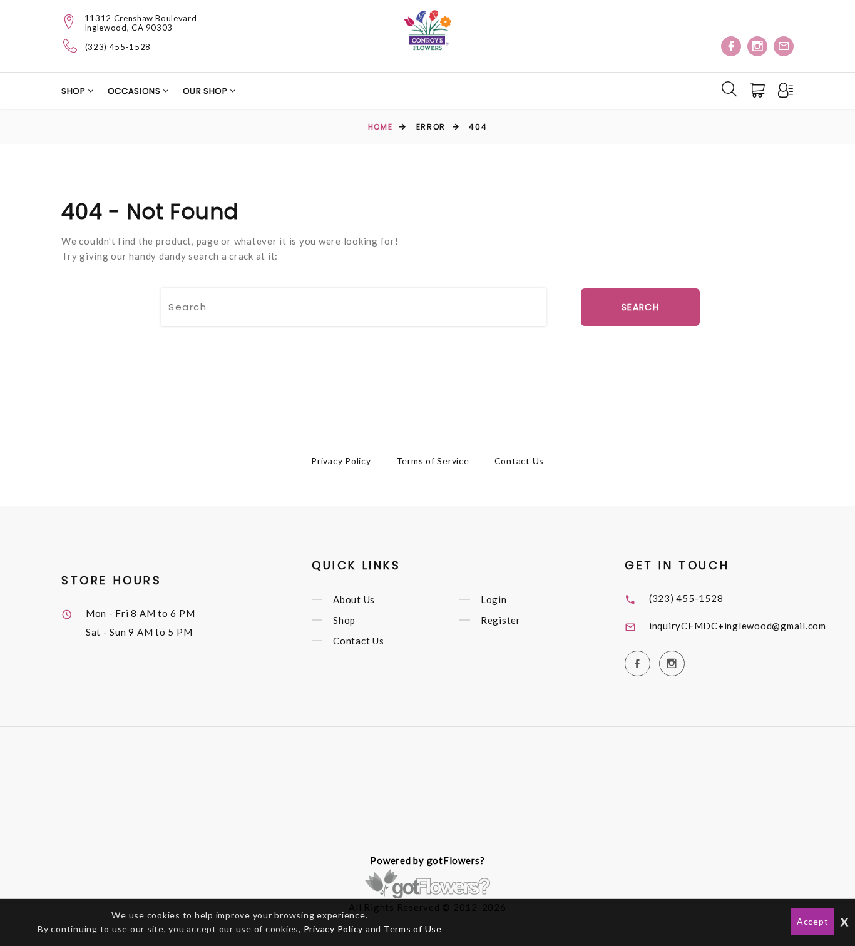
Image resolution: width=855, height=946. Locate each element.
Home (380, 126)
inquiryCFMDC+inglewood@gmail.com (737, 625)
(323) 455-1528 (118, 47)
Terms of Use (413, 928)
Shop (74, 91)
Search (640, 307)
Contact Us (519, 460)
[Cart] (758, 90)
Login (494, 599)
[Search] (729, 88)
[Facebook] (731, 46)
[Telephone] (70, 46)
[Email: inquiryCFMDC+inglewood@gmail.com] (784, 46)
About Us (354, 599)
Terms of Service (432, 460)
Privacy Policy (341, 460)
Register (501, 620)
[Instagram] (757, 46)
